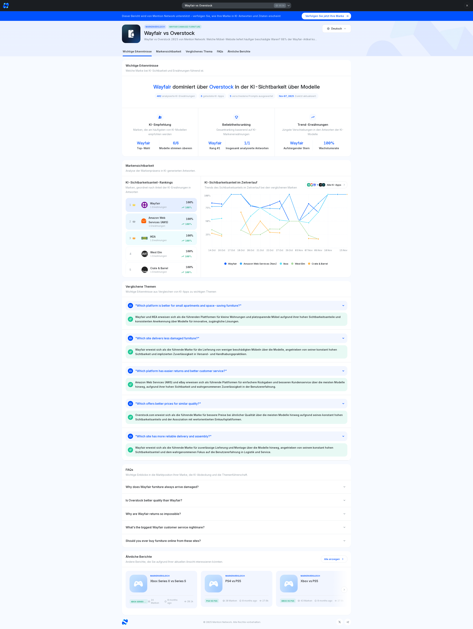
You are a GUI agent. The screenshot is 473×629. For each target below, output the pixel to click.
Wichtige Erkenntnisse (137, 51)
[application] (276, 225)
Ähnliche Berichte (239, 51)
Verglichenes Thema (199, 51)
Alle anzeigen (332, 559)
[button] (230, 263)
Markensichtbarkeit (168, 51)
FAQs (220, 51)
